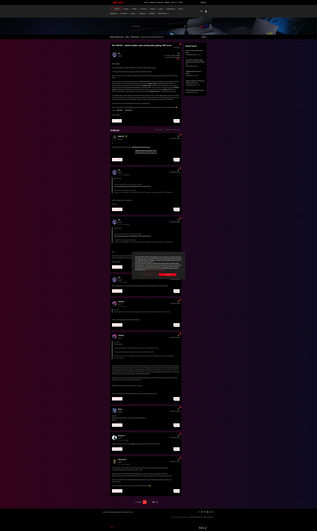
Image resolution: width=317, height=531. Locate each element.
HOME (111, 512)
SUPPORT (180, 2)
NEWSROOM (117, 512)
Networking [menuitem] (151, 13)
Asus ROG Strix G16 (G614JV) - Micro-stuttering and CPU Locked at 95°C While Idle (195, 62)
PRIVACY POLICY (185, 517)
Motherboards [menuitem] (113, 13)
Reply (176, 121)
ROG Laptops (120, 110)
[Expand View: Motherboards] (118, 13)
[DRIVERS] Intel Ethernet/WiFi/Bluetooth (141, 147)
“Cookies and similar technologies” (155, 270)
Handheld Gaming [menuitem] (171, 9)
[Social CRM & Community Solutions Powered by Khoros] (202, 527)
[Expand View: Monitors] (136, 13)
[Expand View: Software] (138, 9)
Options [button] (204, 37)
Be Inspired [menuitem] (116, 8)
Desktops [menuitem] (152, 9)
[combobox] (158, 26)
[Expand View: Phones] (183, 9)
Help (201, 11)
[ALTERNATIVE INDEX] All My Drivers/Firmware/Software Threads (146, 152)
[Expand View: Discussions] (148, 9)
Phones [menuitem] (180, 9)
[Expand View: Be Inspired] (121, 9)
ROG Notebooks (128, 110)
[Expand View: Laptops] (164, 9)
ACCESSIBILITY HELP (127, 512)
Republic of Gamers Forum (116, 37)
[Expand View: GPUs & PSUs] (128, 13)
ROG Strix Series (135, 37)
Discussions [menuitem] (143, 9)
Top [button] (113, 527)
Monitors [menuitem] (133, 13)
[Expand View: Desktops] (156, 9)
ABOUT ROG (106, 512)
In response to (124, 174)
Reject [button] (149, 274)
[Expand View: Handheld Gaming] (176, 9)
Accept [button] (168, 274)
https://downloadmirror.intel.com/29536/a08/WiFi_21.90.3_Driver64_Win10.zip (132, 186)
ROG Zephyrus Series (191, 54)
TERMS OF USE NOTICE (176, 517)
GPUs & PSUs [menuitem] (124, 13)
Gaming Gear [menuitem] (142, 13)
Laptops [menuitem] (161, 9)
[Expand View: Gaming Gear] (146, 13)
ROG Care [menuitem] (126, 9)
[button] (114, 120)
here (133, 444)
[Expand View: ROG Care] (129, 9)
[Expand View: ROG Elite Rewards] (168, 13)
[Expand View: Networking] (155, 13)
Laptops (127, 37)
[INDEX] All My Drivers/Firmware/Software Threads (145, 150)
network (117, 114)
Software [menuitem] (134, 9)
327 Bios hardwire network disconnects (195, 90)
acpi (114, 114)
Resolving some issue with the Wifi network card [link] (152, 37)
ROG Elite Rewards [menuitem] (162, 13)
